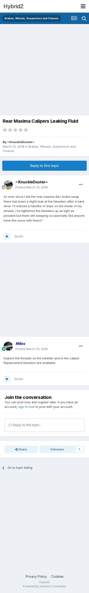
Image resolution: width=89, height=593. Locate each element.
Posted (32, 187)
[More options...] (80, 184)
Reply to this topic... (27, 425)
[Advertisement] (44, 71)
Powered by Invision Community (44, 586)
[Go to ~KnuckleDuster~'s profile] (8, 184)
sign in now (26, 407)
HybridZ (13, 6)
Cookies (57, 576)
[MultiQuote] (7, 236)
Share (22, 449)
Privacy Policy (36, 576)
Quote (18, 236)
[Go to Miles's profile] (8, 346)
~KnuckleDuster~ (21, 142)
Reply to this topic (44, 166)
